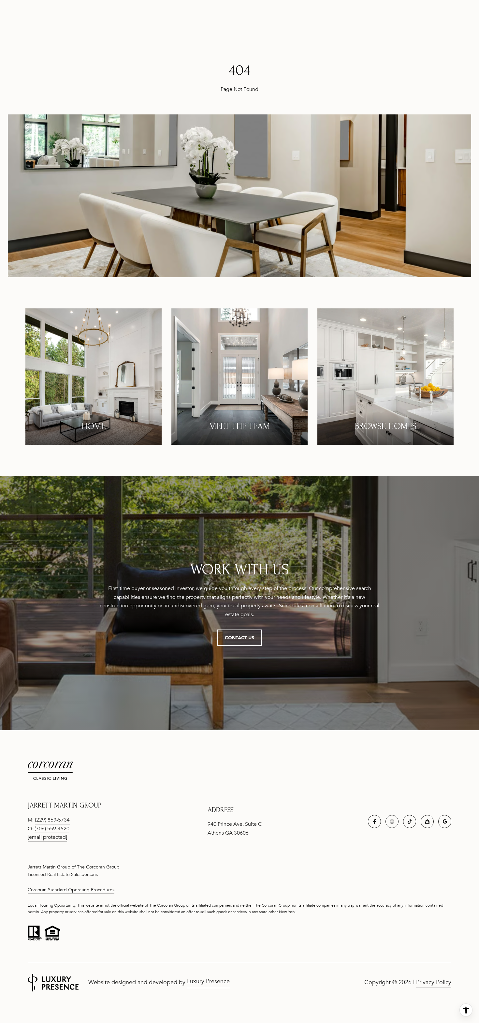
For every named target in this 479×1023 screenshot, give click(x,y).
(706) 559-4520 (52, 828)
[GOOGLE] (444, 821)
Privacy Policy (433, 982)
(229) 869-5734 (52, 820)
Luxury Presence (208, 981)
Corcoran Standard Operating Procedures (71, 890)
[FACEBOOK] (374, 821)
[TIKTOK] (409, 821)
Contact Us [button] (239, 637)
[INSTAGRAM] (392, 821)
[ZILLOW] (427, 821)
